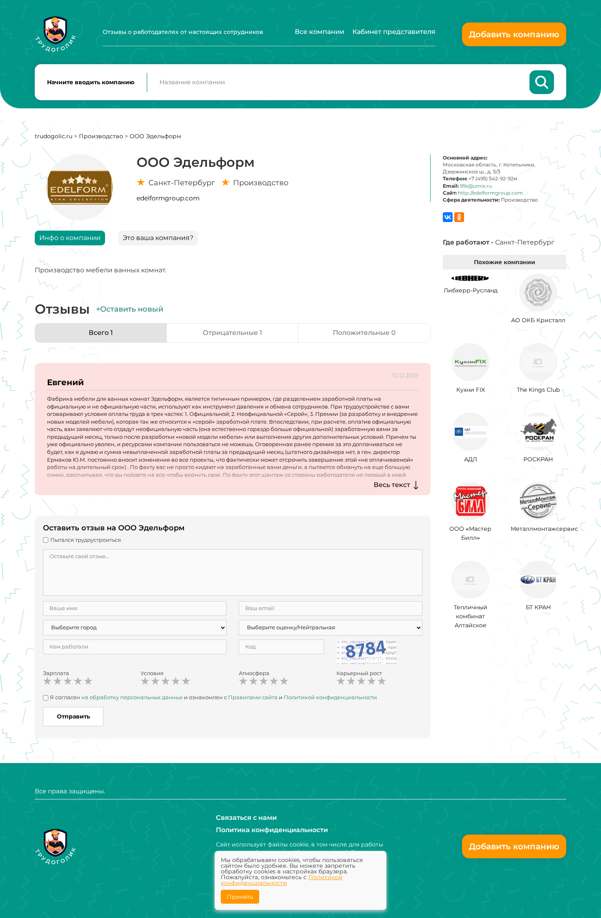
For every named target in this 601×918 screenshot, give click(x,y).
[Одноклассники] (459, 217)
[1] (47, 681)
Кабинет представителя (393, 32)
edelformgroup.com (168, 198)
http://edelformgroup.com (490, 193)
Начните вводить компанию (91, 82)
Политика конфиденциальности (272, 830)
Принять (240, 896)
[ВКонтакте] (448, 217)
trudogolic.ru (53, 136)
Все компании (319, 32)
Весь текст (392, 485)
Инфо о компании (70, 238)
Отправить (73, 716)
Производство (101, 136)
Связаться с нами (246, 817)
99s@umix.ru (476, 186)
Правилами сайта (253, 697)
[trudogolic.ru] (55, 34)
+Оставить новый (129, 309)
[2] (57, 681)
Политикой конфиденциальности (330, 697)
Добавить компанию (514, 34)
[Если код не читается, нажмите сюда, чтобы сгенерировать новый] (366, 651)
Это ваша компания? (158, 238)
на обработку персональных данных (132, 697)
